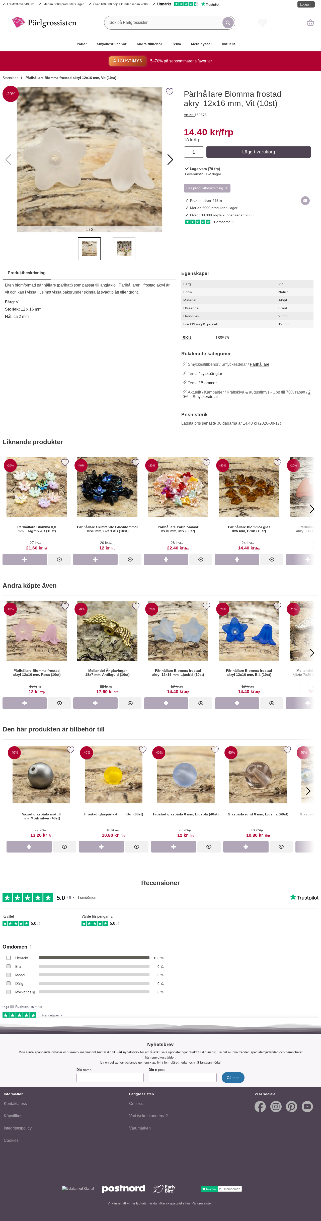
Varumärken (140, 1128)
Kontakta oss (15, 1103)
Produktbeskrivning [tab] (27, 273)
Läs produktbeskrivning (204, 188)
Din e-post (157, 1070)
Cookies (11, 1140)
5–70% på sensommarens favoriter (162, 61)
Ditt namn (84, 1070)
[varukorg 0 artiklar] (310, 23)
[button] (170, 159)
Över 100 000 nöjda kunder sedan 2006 (120, 4)
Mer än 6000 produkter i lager (63, 4)
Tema (176, 44)
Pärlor (82, 44)
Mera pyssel (201, 44)
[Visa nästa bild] (308, 791)
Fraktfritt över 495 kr (20, 4)
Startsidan (11, 78)
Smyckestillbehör (111, 44)
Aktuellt (228, 44)
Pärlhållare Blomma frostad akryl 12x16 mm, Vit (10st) (70, 78)
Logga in (306, 4)
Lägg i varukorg (258, 151)
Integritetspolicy (18, 1128)
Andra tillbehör (149, 44)
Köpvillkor (13, 1116)
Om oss (136, 1103)
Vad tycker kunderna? (148, 1116)
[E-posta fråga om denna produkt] (305, 200)
